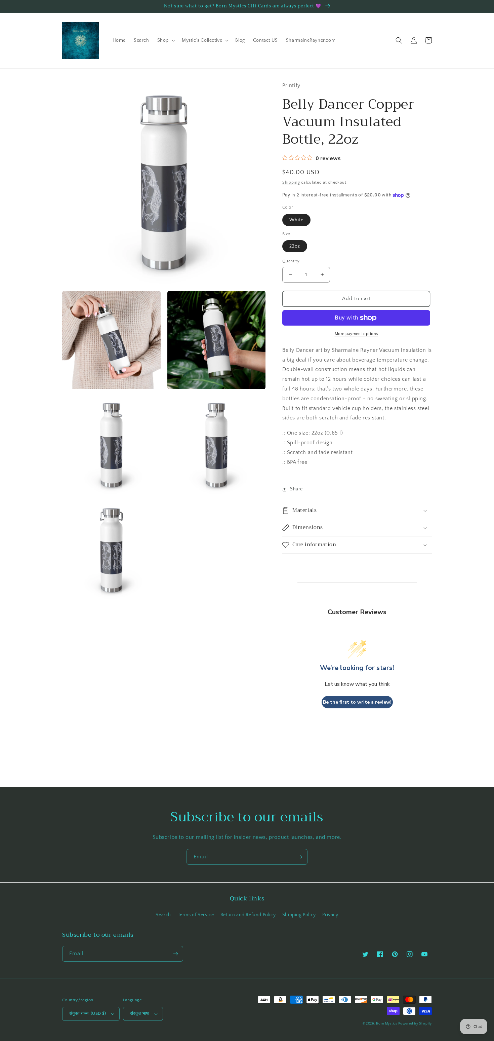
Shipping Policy (299, 915)
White (296, 220)
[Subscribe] (299, 857)
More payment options (356, 334)
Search (163, 915)
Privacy (330, 915)
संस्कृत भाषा (140, 1013)
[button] (165, 40)
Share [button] (296, 489)
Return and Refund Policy (248, 915)
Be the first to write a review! (357, 702)
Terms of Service (196, 915)
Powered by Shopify (415, 1024)
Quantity (290, 261)
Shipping (291, 182)
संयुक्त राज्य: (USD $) (87, 1013)
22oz (294, 246)
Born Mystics (386, 1024)
